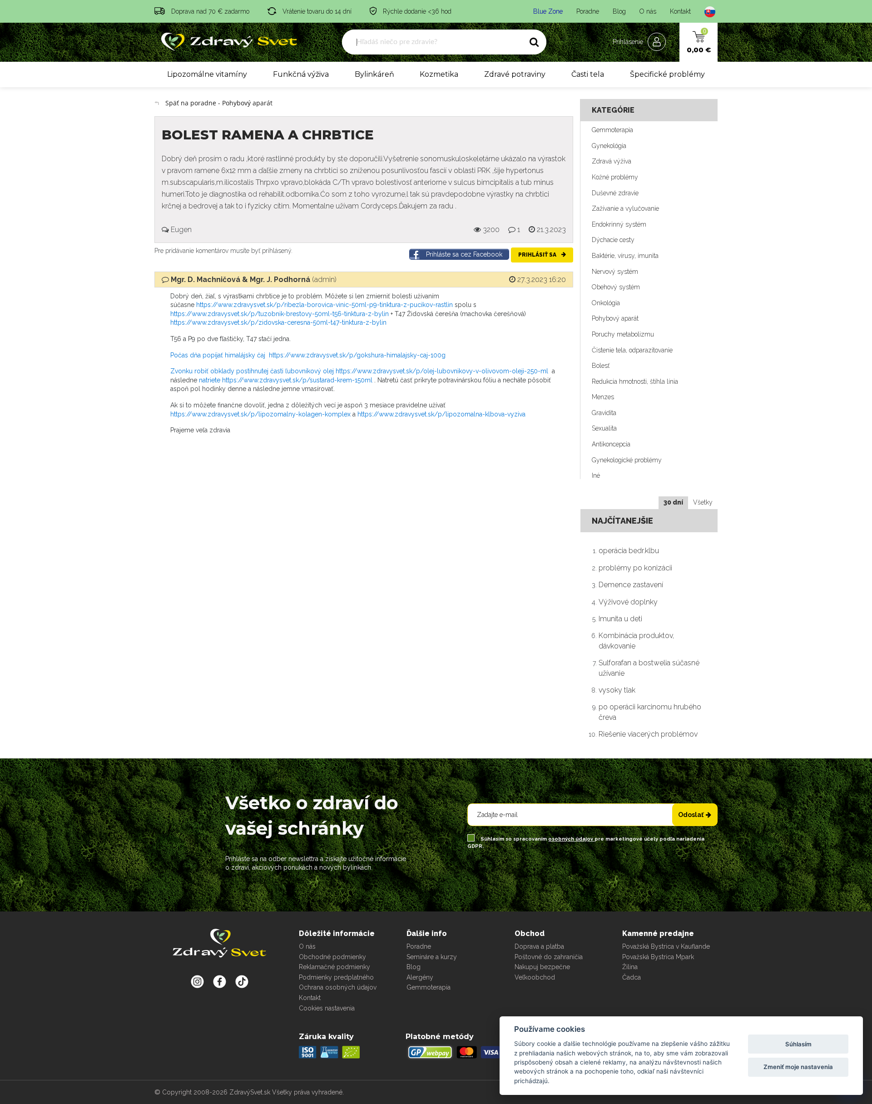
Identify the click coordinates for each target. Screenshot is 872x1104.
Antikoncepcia (611, 444)
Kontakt (680, 11)
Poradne (587, 11)
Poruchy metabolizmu (623, 334)
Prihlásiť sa (538, 255)
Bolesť (600, 365)
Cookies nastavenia (327, 1008)
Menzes (603, 397)
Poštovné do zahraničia (549, 956)
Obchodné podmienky (332, 956)
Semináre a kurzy (431, 956)
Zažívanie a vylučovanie (625, 208)
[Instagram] (197, 981)
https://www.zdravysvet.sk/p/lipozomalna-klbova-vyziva (441, 414)
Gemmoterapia (612, 130)
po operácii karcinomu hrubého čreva (650, 712)
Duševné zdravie (615, 193)
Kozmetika (439, 74)
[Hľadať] (534, 42)
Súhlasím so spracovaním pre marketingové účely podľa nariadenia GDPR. (585, 842)
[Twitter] (219, 981)
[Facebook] (241, 981)
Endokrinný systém (619, 224)
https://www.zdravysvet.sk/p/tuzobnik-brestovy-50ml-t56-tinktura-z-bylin (279, 313)
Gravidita (604, 412)
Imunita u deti (620, 618)
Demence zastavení (631, 584)
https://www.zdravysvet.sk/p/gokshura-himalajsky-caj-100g (357, 355)
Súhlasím (798, 1044)
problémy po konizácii (635, 568)
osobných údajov (571, 839)
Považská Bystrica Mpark (658, 956)
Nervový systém (615, 271)
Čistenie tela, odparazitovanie (632, 350)
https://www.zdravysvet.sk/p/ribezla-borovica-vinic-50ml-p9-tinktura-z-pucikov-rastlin (324, 304)
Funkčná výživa (301, 74)
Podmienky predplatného (336, 977)
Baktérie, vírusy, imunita (625, 255)
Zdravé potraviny (514, 74)
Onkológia (606, 303)
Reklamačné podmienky (334, 966)
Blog (619, 11)
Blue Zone (548, 11)
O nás (647, 11)
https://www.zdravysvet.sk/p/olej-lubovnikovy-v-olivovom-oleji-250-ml (442, 371)
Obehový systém (616, 287)
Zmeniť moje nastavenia (798, 1066)
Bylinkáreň (374, 74)
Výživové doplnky (628, 602)
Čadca (631, 977)
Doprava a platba (539, 946)
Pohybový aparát (615, 318)
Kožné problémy (615, 177)
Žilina (630, 966)
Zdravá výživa (611, 161)
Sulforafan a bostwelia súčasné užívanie (649, 667)
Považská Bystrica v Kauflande (666, 946)
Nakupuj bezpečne (542, 966)
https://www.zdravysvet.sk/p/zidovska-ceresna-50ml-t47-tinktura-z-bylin (278, 322)
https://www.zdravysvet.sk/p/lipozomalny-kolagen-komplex (260, 414)
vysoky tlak (617, 690)
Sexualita (604, 428)
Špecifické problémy (667, 74)
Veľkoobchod (535, 977)
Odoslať (691, 814)
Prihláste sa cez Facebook (464, 254)
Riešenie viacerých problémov (648, 734)
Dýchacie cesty (613, 239)
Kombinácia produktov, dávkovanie (636, 640)
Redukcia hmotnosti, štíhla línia (635, 381)
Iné (596, 475)
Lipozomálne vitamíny (207, 74)
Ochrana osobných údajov (338, 987)
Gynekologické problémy (627, 460)
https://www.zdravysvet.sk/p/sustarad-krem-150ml (297, 380)
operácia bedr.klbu (629, 550)
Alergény (419, 977)
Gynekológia (609, 145)
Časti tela (587, 74)
